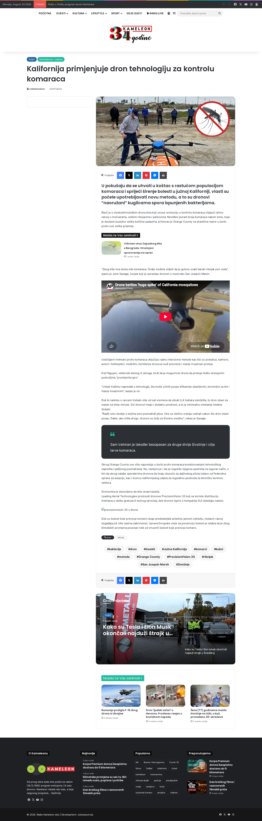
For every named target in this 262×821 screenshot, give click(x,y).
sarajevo (150, 786)
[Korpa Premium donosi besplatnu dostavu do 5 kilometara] (197, 766)
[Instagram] (42, 800)
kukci (219, 549)
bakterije (115, 549)
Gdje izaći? (134, 13)
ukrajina (161, 792)
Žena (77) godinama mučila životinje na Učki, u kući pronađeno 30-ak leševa (209, 713)
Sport (115, 13)
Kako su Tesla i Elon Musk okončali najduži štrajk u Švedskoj (137, 630)
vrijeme (174, 792)
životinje (184, 564)
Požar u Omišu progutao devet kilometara (71, 4)
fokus (138, 768)
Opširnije (56, 793)
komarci (201, 549)
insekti (150, 549)
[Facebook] (120, 175)
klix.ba (121, 537)
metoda (124, 557)
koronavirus (156, 774)
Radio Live (156, 13)
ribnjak (208, 557)
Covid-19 (174, 762)
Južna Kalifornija (175, 549)
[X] (129, 175)
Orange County (149, 557)
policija (157, 780)
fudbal (149, 768)
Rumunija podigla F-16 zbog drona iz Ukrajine (119, 711)
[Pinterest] (146, 175)
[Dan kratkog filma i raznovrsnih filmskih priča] (197, 787)
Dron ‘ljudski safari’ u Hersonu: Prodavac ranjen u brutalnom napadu (164, 713)
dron (133, 549)
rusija (138, 786)
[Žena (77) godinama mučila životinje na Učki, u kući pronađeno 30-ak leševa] (210, 696)
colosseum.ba (85, 814)
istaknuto (162, 768)
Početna (45, 13)
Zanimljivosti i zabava (51, 59)
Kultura (78, 13)
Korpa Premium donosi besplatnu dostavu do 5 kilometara (221, 766)
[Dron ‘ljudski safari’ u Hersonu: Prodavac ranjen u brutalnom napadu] (165, 696)
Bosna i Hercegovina (154, 762)
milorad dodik (142, 780)
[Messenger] (154, 175)
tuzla (162, 786)
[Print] (163, 175)
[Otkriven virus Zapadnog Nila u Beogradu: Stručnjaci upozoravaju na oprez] (111, 248)
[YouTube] (37, 800)
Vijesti (61, 13)
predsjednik (172, 780)
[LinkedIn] (137, 175)
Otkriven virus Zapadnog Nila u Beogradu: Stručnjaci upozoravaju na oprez (143, 248)
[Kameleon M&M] (131, 33)
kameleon (140, 774)
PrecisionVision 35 (182, 557)
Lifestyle (97, 13)
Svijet (32, 59)
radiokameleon (37, 88)
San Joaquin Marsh (155, 564)
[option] (165, 628)
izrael (174, 768)
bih (137, 762)
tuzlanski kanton (144, 792)
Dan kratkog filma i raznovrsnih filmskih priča (221, 785)
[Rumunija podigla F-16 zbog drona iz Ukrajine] (121, 696)
